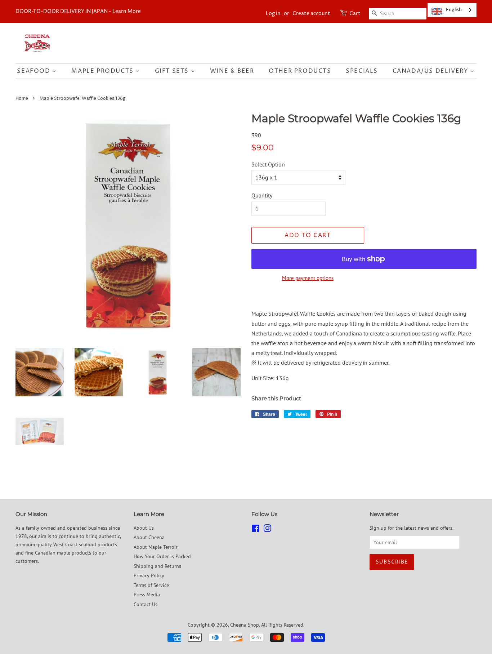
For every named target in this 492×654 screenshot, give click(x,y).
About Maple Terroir (156, 547)
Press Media (147, 594)
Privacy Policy (149, 575)
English (454, 9)
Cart (355, 13)
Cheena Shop (244, 625)
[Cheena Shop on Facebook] (255, 529)
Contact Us (145, 604)
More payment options (308, 278)
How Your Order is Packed (162, 556)
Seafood (34, 71)
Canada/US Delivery (431, 71)
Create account (311, 13)
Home (21, 98)
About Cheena (149, 537)
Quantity (261, 195)
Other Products (300, 71)
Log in (273, 13)
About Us (144, 528)
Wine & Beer (232, 71)
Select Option (268, 164)
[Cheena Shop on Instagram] (267, 529)
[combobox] (452, 10)
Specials (362, 71)
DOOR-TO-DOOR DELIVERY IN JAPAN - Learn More (78, 11)
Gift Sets (173, 71)
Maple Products (103, 71)
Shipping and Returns (157, 566)
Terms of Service (151, 585)
